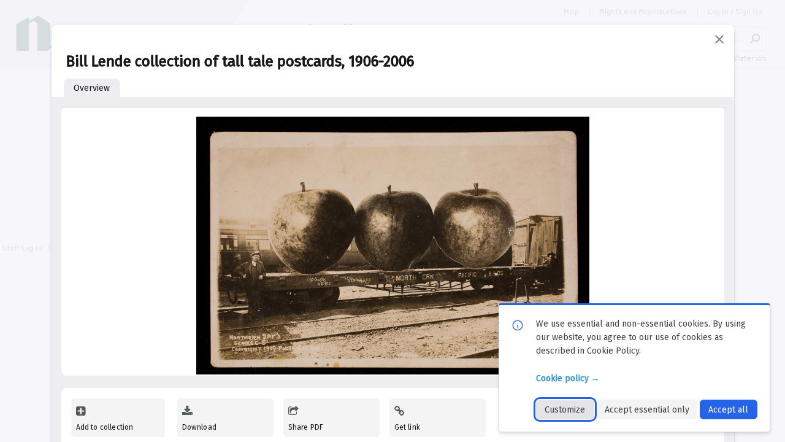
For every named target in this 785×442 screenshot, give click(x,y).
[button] (719, 39)
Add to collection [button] (105, 427)
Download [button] (199, 427)
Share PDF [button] (306, 427)
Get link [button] (407, 427)
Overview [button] (92, 88)
